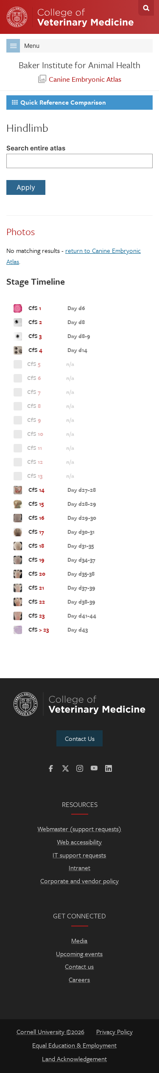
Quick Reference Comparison (63, 102)
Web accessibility (79, 841)
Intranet (79, 867)
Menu (31, 45)
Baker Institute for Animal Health (79, 64)
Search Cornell (146, 8)
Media (79, 940)
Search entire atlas (35, 148)
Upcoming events (79, 953)
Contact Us (80, 738)
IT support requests (79, 855)
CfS (56, 308)
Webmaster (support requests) (79, 828)
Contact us (79, 966)
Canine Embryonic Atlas (85, 79)
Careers (79, 979)
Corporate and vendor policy (79, 880)
